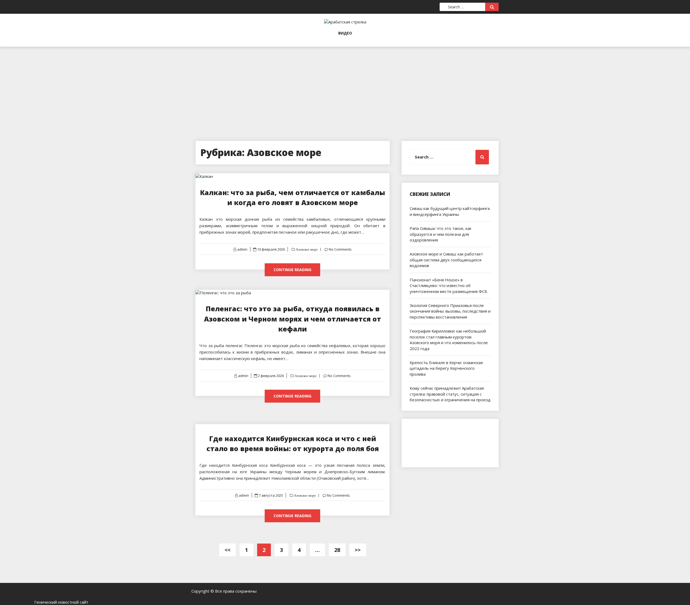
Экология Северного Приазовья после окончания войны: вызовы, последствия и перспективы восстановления (450, 311)
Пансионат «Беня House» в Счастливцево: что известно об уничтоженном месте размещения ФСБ (448, 285)
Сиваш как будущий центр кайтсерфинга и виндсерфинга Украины (450, 211)
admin (242, 249)
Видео (345, 33)
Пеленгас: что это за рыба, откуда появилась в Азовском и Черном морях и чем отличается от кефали (292, 318)
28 (337, 550)
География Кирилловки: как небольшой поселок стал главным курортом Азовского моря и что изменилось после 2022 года (449, 339)
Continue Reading (292, 269)
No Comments (340, 249)
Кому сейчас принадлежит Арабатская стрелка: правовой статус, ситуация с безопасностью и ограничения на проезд (450, 393)
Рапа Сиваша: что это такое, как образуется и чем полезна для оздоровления (440, 234)
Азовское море (306, 249)
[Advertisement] (345, 84)
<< (227, 550)
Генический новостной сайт (61, 602)
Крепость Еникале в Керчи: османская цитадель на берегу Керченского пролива (446, 368)
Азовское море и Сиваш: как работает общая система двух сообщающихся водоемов (446, 259)
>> (358, 550)
